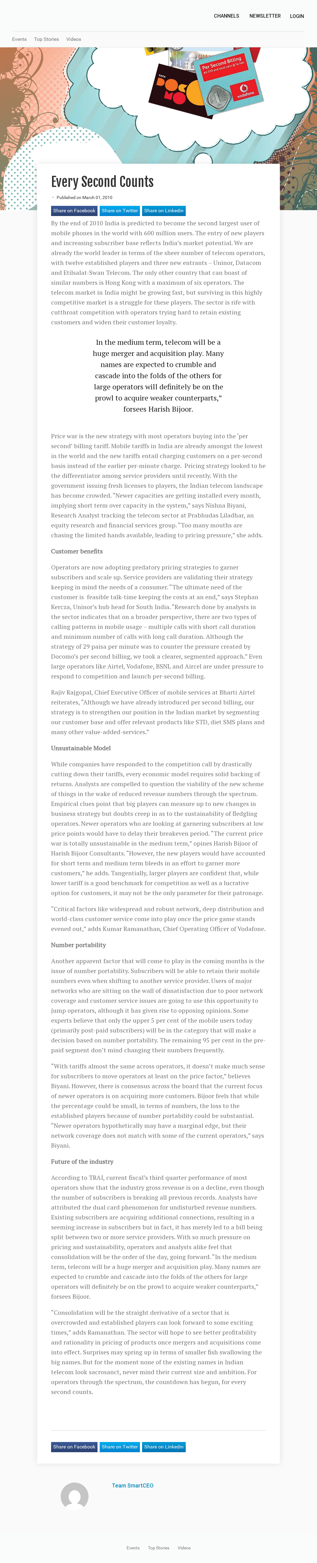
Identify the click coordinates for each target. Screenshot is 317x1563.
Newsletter (265, 16)
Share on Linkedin (164, 211)
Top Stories (46, 39)
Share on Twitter (120, 211)
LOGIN (297, 16)
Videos (73, 39)
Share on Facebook (74, 211)
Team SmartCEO (133, 1485)
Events (19, 39)
